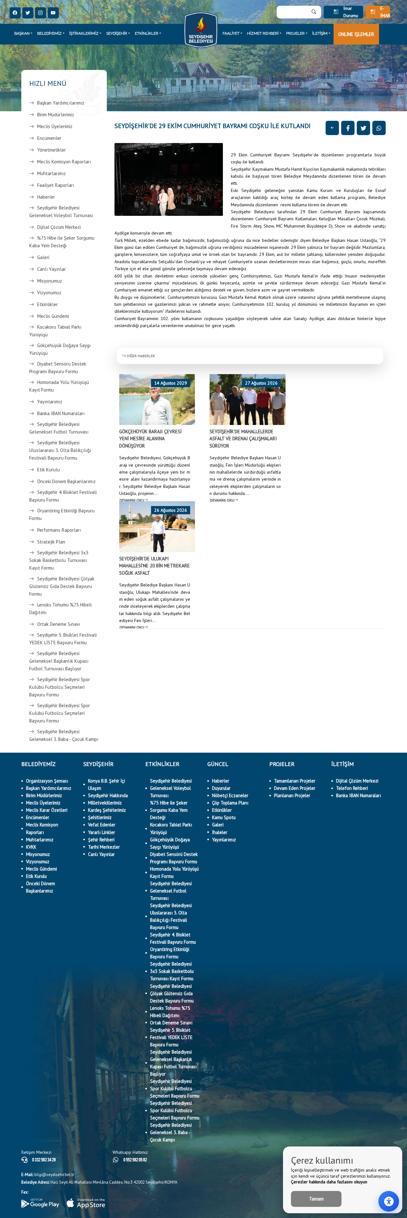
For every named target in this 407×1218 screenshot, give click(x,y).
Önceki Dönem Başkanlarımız (66, 481)
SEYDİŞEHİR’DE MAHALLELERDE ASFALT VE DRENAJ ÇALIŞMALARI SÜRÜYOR (243, 438)
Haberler (46, 197)
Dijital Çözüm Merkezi (59, 227)
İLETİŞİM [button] (320, 33)
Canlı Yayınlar (51, 269)
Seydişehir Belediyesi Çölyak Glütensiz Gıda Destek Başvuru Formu (61, 586)
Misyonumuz (49, 281)
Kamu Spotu (224, 817)
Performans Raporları (59, 530)
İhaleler (219, 832)
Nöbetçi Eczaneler (230, 795)
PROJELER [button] (295, 33)
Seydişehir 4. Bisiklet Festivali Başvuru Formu (63, 496)
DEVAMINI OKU (132, 500)
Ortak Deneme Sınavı (58, 624)
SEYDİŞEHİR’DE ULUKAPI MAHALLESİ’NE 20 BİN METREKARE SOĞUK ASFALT (154, 566)
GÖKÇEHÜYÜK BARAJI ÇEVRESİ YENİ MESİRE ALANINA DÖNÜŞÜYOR (150, 438)
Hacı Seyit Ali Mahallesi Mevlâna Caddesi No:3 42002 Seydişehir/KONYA (99, 1182)
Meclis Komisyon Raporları (64, 162)
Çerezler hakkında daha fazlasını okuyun (329, 1182)
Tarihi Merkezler (104, 847)
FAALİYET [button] (231, 33)
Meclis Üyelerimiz (54, 126)
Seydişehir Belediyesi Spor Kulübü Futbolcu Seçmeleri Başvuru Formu (59, 687)
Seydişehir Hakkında (108, 795)
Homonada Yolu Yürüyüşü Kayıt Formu (59, 386)
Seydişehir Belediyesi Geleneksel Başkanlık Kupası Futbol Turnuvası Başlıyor (58, 661)
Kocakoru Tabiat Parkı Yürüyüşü (55, 331)
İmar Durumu (350, 12)
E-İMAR (385, 12)
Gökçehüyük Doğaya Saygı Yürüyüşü (60, 349)
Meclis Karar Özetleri (46, 810)
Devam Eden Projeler (294, 788)
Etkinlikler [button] (146, 33)
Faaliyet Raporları (55, 185)
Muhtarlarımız (51, 173)
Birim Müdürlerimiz (55, 115)
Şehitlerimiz (100, 817)
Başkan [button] (22, 33)
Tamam (316, 1199)
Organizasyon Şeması (47, 781)
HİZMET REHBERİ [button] (263, 33)
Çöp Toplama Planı (230, 803)
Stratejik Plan (51, 542)
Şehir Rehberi (101, 840)
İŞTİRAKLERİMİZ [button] (84, 33)
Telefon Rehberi (352, 788)
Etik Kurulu (48, 470)
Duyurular (221, 788)
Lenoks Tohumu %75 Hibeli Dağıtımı (60, 608)
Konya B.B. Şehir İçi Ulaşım (106, 784)
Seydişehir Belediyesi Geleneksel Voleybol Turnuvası (61, 211)
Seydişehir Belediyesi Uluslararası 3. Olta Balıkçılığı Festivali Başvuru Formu (60, 450)
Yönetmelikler (51, 150)
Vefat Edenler (101, 825)
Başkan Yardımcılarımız (60, 103)
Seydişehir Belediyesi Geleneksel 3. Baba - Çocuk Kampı (63, 735)
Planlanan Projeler (292, 795)
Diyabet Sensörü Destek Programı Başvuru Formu (57, 367)
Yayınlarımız (49, 402)
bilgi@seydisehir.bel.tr (47, 1174)
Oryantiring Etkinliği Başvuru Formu (61, 514)
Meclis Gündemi (53, 316)
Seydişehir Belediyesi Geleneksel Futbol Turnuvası (58, 428)
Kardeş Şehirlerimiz (107, 810)
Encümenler (49, 138)
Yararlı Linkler (101, 832)
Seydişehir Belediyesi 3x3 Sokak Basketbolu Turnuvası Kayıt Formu (58, 560)
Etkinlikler (47, 304)
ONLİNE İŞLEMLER (356, 34)
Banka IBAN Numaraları (61, 413)
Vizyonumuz (49, 293)
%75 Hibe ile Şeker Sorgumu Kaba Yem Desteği (61, 242)
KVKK (31, 847)
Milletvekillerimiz (105, 803)
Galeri (43, 257)
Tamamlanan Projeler (294, 781)
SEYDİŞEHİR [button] (116, 33)
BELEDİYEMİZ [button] (49, 33)
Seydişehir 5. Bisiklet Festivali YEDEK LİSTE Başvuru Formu (63, 639)
